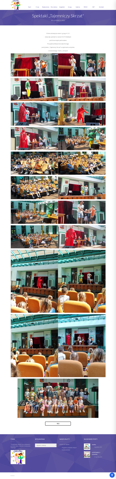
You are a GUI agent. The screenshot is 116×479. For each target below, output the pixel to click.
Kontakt (101, 7)
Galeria (78, 7)
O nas (37, 7)
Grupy (70, 7)
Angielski (62, 7)
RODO (85, 7)
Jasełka (94, 444)
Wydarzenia (45, 7)
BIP (93, 7)
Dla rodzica (54, 7)
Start (29, 7)
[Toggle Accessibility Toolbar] (112, 475)
